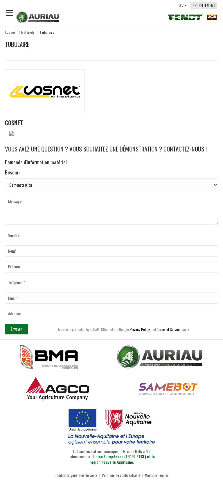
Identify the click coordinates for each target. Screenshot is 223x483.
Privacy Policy (140, 329)
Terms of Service (169, 329)
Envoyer (16, 329)
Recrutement (204, 5)
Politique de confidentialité (121, 475)
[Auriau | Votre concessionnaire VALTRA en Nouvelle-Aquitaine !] (38, 16)
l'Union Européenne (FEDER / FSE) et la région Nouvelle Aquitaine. (122, 459)
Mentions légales (157, 475)
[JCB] (212, 17)
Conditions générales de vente (76, 475)
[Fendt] (185, 17)
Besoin (11, 172)
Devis (181, 5)
